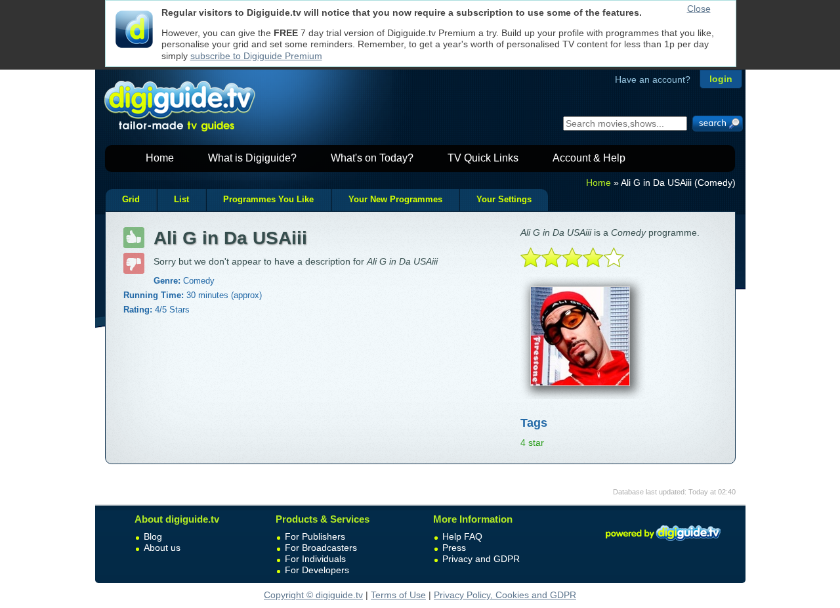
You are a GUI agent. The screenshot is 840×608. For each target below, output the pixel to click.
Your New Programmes (395, 199)
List (181, 199)
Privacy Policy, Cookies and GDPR (505, 595)
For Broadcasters (321, 547)
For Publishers (315, 536)
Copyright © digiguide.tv (313, 595)
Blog (153, 536)
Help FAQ (462, 536)
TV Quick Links (483, 157)
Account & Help (589, 157)
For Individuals (315, 559)
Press (454, 547)
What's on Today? (372, 157)
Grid (131, 199)
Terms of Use (398, 595)
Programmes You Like (268, 199)
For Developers (317, 570)
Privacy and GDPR (481, 559)
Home (160, 157)
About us (162, 547)
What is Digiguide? (252, 157)
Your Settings (504, 199)
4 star (532, 442)
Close (699, 8)
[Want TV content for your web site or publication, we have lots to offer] (662, 543)
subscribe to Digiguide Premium (256, 56)
